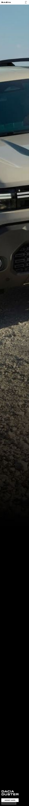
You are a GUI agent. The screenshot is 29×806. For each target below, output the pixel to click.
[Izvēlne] (26, 2)
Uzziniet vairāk (10, 800)
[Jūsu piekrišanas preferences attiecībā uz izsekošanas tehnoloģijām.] (8, 803)
